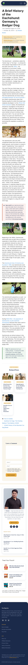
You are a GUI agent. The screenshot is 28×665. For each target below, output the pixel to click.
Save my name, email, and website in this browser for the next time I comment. (14, 470)
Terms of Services (6, 645)
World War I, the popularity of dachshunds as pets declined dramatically (12, 320)
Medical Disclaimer (8, 36)
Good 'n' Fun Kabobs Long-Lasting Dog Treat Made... (16, 575)
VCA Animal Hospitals (17, 219)
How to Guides (8, 418)
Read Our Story (14, 522)
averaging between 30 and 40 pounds (13, 97)
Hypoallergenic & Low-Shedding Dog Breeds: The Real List (13, 542)
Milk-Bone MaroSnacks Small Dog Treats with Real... (16, 566)
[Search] (21, 3)
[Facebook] (11, 527)
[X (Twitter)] (14, 527)
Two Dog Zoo (5, 608)
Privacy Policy (5, 643)
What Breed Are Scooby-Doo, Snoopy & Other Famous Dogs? (14, 535)
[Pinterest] (17, 527)
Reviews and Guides (6, 629)
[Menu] (24, 3)
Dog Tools (4, 631)
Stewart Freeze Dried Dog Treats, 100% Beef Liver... (15, 584)
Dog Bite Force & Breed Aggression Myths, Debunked (13, 549)
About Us (4, 638)
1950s (15, 66)
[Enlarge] (24, 128)
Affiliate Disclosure (8, 40)
